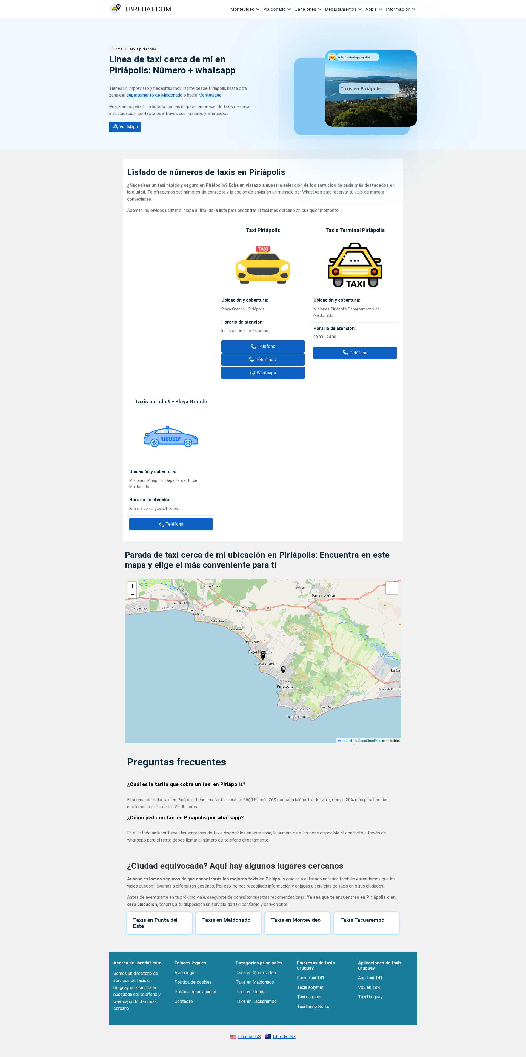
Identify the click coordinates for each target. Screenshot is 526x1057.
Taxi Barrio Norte (313, 1006)
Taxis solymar (310, 987)
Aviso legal (185, 972)
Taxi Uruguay (370, 997)
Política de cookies (193, 982)
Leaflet (346, 740)
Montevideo (243, 9)
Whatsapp (266, 372)
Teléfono (266, 346)
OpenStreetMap (369, 740)
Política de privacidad (195, 991)
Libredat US (249, 1036)
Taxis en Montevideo (256, 972)
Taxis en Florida (250, 991)
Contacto (184, 1001)
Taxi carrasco (310, 997)
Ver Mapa (128, 126)
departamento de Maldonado (154, 95)
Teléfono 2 (266, 359)
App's (371, 9)
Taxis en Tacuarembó (256, 1001)
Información (398, 9)
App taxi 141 (370, 977)
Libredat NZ (284, 1036)
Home (118, 49)
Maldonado (274, 9)
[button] (246, 9)
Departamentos (341, 9)
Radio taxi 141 (310, 977)
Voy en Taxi (369, 987)
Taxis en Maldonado (255, 982)
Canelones (305, 9)
